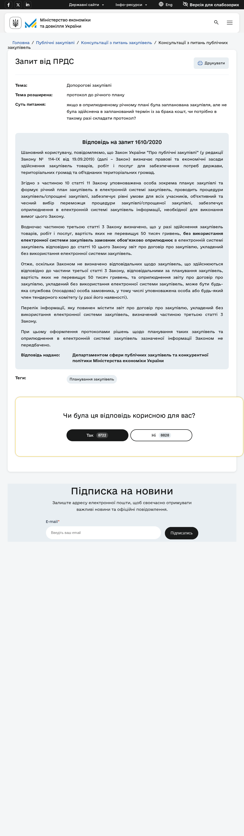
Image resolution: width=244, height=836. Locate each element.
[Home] (109, 23)
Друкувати (215, 63)
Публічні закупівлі (55, 42)
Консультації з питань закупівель (116, 42)
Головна (21, 42)
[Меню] (229, 23)
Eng (169, 5)
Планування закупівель (92, 379)
